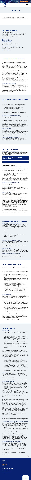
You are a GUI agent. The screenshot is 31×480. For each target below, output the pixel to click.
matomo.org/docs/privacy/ (13, 212)
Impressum (4, 465)
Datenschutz (4, 464)
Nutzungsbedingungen (6, 463)
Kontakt (3, 461)
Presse (3, 460)
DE (16, 1)
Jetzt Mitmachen (23, 1)
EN (18, 1)
